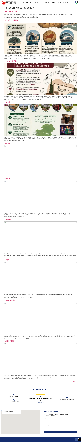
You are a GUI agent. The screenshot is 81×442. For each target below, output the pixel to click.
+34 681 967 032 (14, 402)
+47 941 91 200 (13, 396)
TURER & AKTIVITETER (35, 2)
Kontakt (65, 2)
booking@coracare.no (67, 399)
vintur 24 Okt (10, 61)
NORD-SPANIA (11, 20)
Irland (7, 102)
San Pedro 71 (10, 11)
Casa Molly (9, 300)
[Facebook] (75, 2)
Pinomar (8, 219)
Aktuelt (53, 2)
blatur (7, 143)
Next (75, 381)
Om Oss (59, 2)
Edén (6, 259)
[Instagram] (77, 2)
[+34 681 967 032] (14, 400)
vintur (7, 178)
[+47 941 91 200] (14, 394)
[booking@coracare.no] (67, 397)
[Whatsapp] (76, 3)
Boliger (25, 2)
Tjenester (46, 2)
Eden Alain (9, 341)
